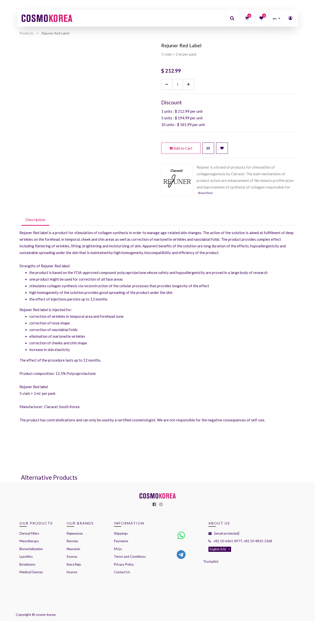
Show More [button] (205, 193)
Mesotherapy (29, 541)
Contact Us (122, 572)
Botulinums (27, 564)
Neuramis (73, 549)
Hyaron (72, 572)
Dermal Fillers (29, 533)
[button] (208, 148)
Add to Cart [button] (182, 148)
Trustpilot (211, 561)
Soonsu (72, 556)
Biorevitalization (31, 549)
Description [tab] (35, 219)
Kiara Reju (74, 564)
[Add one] (188, 84)
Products (26, 33)
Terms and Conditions (130, 556)
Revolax (72, 541)
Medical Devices (31, 572)
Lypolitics (26, 556)
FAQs (118, 549)
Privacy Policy (124, 564)
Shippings (121, 533)
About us (219, 523)
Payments (121, 541)
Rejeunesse (75, 533)
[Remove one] (166, 84)
